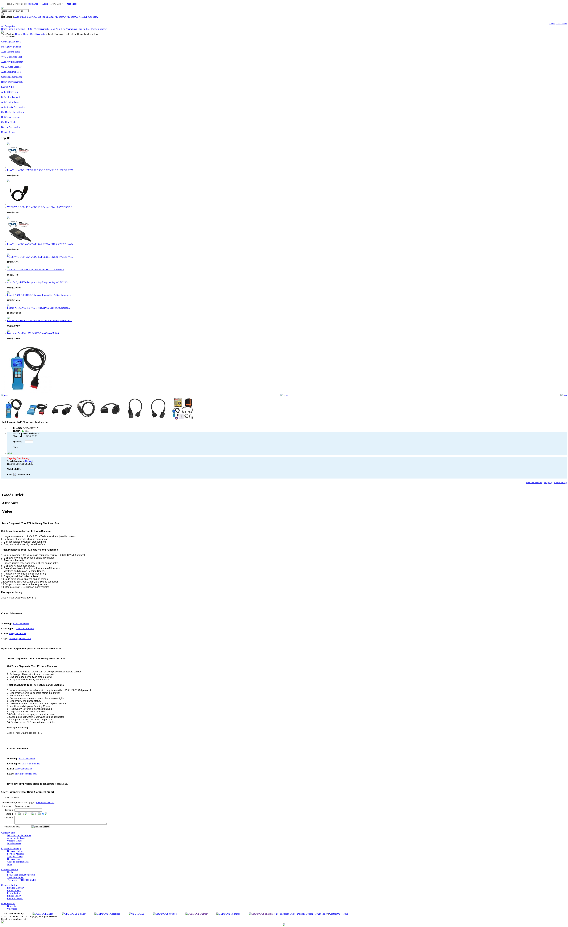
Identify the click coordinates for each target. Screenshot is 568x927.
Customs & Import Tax (18, 861)
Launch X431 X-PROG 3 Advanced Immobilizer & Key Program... (39, 295)
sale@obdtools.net (17, 633)
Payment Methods (15, 853)
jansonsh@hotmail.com (20, 638)
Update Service (8, 132)
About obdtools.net (16, 838)
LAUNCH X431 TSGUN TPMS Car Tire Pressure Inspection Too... (39, 320)
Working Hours (14, 840)
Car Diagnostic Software (12, 112)
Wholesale (12, 908)
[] (45, 4)
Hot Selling (19, 29)
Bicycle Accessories (10, 127)
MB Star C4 (60, 17)
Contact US (334, 914)
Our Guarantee (14, 843)
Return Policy (560, 482)
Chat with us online (25, 628)
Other (9, 864)
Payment (95, 29)
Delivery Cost (13, 859)
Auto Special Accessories (13, 107)
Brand (10, 29)
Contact (103, 29)
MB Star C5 (72, 17)
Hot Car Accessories (10, 117)
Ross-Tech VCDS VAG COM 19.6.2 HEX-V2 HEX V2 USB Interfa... (41, 244)
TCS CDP (30, 29)
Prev (42, 802)
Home (4, 29)
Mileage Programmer (11, 46)
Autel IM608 (20, 17)
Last (52, 802)
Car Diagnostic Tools (45, 29)
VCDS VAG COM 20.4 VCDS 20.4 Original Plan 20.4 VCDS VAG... (40, 257)
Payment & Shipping (11, 848)
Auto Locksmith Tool (11, 72)
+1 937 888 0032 (21, 623)
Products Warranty (15, 887)
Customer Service (9, 869)
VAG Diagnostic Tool (11, 56)
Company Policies (9, 885)
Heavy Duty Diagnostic (34, 34)
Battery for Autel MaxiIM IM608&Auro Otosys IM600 (33, 333)
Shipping (548, 482)
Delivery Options (15, 851)
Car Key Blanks (8, 122)
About (345, 914)
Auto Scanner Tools (10, 51)
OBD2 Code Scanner (11, 67)
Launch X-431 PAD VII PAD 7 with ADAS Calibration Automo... (38, 307)
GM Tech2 (93, 17)
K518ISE (83, 17)
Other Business (8, 903)
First (38, 802)
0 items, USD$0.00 (558, 23)
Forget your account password (21, 874)
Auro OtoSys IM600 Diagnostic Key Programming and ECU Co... (38, 282)
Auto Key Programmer (66, 29)
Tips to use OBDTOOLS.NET (21, 880)
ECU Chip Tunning (10, 97)
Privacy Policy (14, 895)
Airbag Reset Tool (9, 92)
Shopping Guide (14, 856)
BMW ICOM (33, 17)
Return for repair (15, 898)
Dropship (11, 906)
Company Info (8, 832)
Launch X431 (84, 29)
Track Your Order (15, 877)
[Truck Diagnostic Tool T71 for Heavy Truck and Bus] (27, 393)
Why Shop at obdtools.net (19, 835)
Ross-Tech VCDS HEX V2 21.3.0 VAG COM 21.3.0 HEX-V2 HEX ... (41, 170)
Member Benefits (534, 482)
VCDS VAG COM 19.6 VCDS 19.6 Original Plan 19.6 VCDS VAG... (40, 207)
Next (47, 802)
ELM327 (50, 17)
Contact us (12, 872)
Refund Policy (14, 890)
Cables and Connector (11, 77)
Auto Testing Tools (10, 102)
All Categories (8, 26)
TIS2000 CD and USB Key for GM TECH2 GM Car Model (35, 269)
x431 (42, 17)
